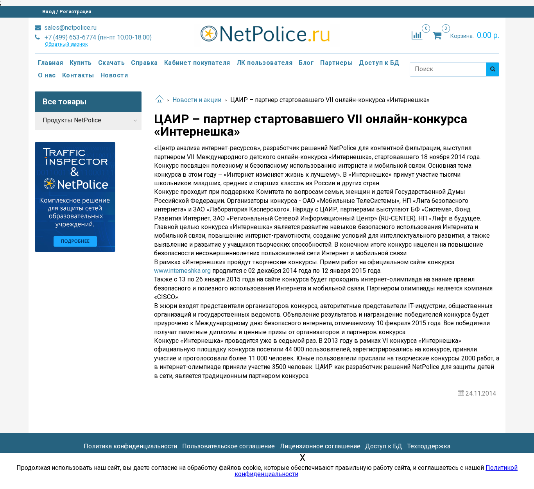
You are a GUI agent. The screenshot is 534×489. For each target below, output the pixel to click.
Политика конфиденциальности (130, 446)
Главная (50, 62)
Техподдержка (428, 446)
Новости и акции (196, 100)
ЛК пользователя (265, 62)
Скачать (111, 62)
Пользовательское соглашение (228, 446)
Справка (144, 62)
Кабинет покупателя (197, 62)
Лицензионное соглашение (320, 446)
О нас (47, 75)
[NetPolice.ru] (267, 34)
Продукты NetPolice (72, 120)
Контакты (78, 75)
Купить (81, 62)
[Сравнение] (417, 35)
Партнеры (336, 62)
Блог (306, 62)
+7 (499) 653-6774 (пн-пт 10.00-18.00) (97, 37)
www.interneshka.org (182, 270)
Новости (114, 75)
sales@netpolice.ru (70, 27)
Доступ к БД (379, 62)
